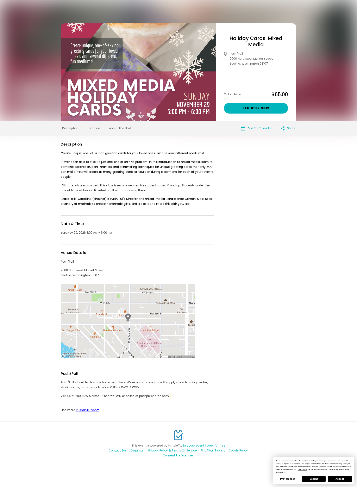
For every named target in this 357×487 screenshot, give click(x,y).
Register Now (256, 108)
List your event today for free (204, 445)
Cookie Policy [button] (302, 469)
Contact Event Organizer (127, 450)
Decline (313, 479)
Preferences (287, 479)
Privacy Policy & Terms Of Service (172, 450)
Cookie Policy (238, 450)
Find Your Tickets (213, 450)
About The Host (120, 128)
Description (70, 128)
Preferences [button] (281, 472)
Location (94, 128)
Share (290, 128)
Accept (340, 479)
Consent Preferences (178, 455)
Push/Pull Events (87, 410)
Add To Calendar (259, 128)
